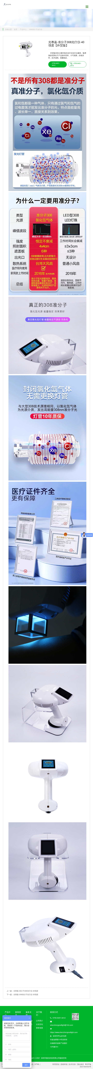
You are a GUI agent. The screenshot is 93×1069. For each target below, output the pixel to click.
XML (31, 1064)
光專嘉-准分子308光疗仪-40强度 (25, 991)
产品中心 (23, 29)
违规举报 (64, 1064)
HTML (37, 1064)
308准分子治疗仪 (35, 29)
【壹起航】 (80, 1064)
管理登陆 (55, 1064)
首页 (15, 29)
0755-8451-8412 (56, 64)
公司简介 (39, 1020)
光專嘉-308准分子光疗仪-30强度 (25, 994)
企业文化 (39, 1024)
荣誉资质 (39, 1028)
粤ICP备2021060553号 (85, 1065)
